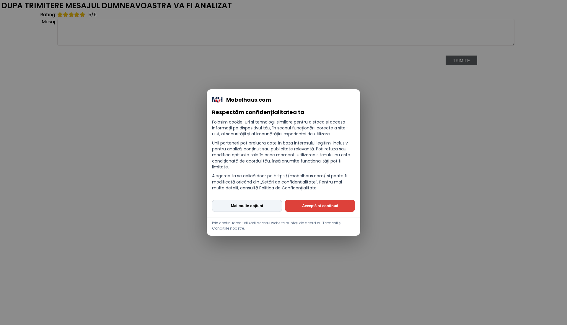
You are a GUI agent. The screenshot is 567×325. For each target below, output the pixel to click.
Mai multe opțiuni (247, 206)
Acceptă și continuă (320, 206)
